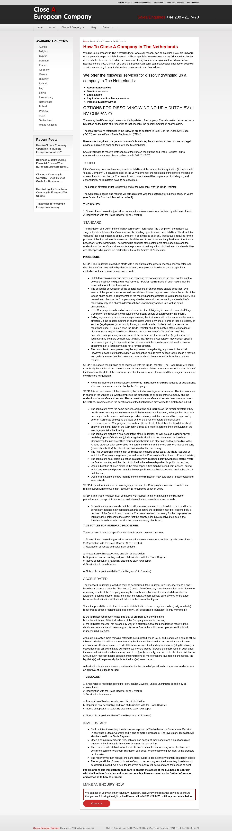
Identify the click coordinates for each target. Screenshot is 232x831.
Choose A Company (71, 27)
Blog (93, 27)
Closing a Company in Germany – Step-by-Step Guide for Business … (50, 178)
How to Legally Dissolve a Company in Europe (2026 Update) (51, 192)
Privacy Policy (124, 2)
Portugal (43, 110)
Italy (41, 88)
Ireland (43, 83)
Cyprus (43, 55)
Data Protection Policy (142, 2)
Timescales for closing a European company (50, 205)
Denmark (44, 60)
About (52, 27)
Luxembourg (46, 97)
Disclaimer (158, 2)
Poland (43, 106)
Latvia (42, 92)
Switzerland (45, 120)
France (43, 65)
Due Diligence (193, 2)
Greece (43, 74)
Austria (43, 46)
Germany (44, 69)
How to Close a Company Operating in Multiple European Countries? (51, 148)
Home (39, 27)
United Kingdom (48, 124)
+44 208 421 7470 (182, 17)
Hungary (44, 78)
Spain (42, 115)
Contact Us (108, 27)
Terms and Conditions (175, 2)
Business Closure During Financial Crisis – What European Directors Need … (52, 163)
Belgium (43, 51)
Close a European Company (46, 828)
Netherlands (45, 101)
